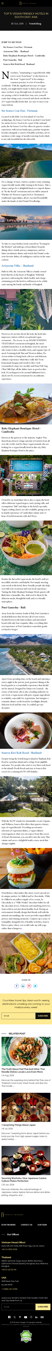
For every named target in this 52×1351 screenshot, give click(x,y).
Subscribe (43, 1016)
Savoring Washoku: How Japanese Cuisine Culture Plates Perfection (24, 1179)
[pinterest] (20, 1317)
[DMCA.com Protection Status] (26, 1336)
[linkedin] (36, 1317)
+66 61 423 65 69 (9, 1269)
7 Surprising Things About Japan (19, 1125)
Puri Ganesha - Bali (12, 60)
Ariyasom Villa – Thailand (16, 51)
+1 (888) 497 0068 (9, 1289)
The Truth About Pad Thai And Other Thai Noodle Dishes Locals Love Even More (23, 1070)
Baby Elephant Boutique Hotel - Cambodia (24, 56)
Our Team (42, 1225)
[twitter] (15, 1317)
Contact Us (26, 1225)
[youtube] (25, 1317)
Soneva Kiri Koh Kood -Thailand (19, 64)
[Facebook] (9, 1317)
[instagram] (31, 1317)
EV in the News (9, 1225)
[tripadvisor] (42, 1317)
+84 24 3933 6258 (9, 1249)
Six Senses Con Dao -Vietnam (17, 47)
